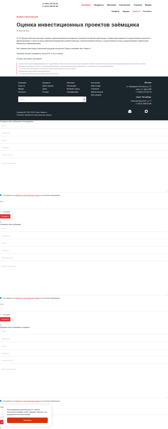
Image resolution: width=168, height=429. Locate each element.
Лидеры (126, 11)
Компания (86, 5)
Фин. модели (96, 95)
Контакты (147, 11)
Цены (44, 89)
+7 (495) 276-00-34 (50, 4)
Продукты (99, 5)
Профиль (115, 11)
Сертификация (72, 92)
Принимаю (27, 420)
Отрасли (138, 5)
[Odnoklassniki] (134, 112)
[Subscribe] (129, 112)
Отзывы (45, 92)
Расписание (71, 86)
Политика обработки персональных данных (34, 115)
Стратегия (95, 89)
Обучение (111, 5)
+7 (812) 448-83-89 (50, 6)
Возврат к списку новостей (27, 17)
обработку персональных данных (27, 195)
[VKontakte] (138, 112)
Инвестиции (96, 86)
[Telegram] (141, 112)
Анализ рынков (97, 92)
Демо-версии (47, 86)
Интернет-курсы (73, 89)
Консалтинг (125, 5)
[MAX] (146, 111)
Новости (136, 11)
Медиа (148, 5)
